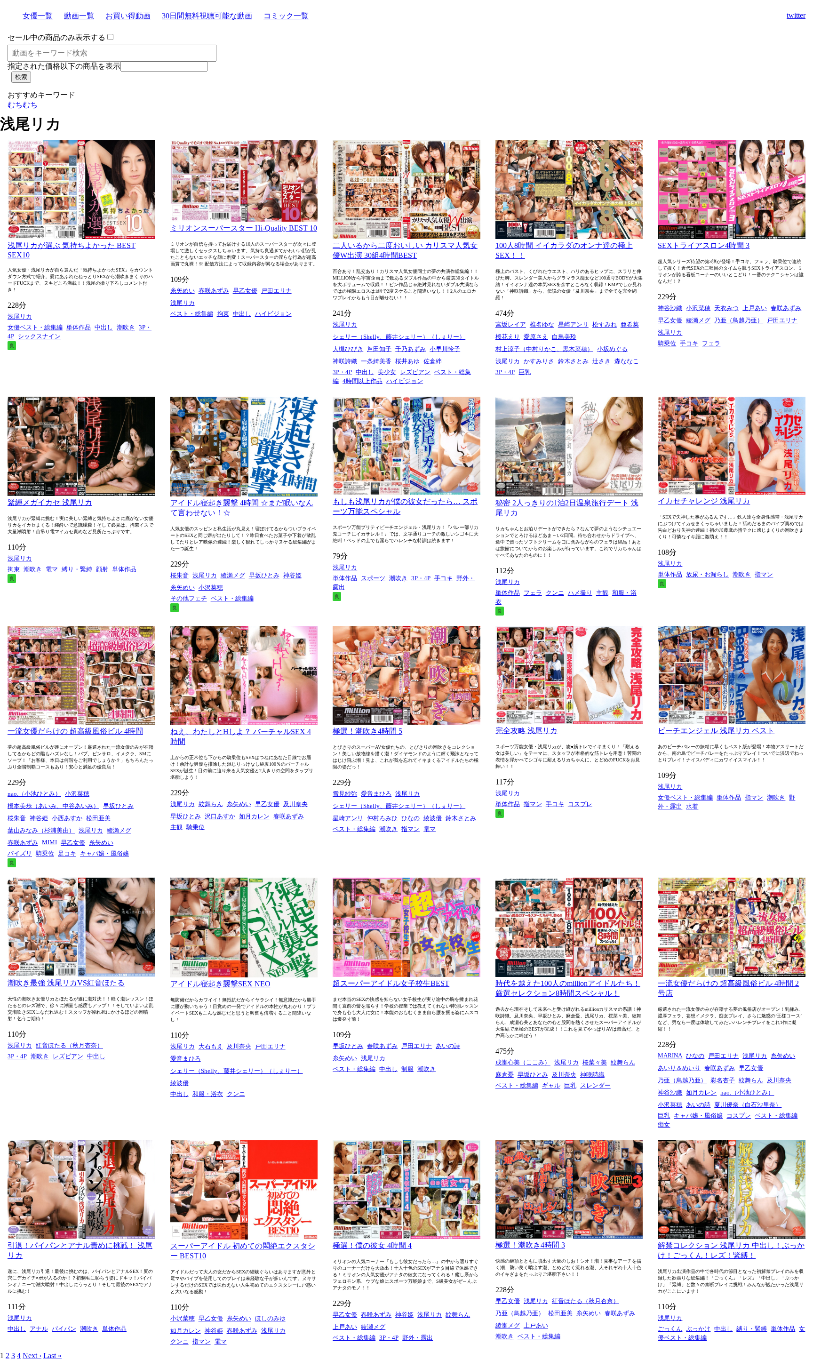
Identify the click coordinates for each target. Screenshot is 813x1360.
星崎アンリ (573, 324)
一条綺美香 (376, 361)
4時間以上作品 (363, 380)
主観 (602, 592)
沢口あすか (220, 816)
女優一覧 (38, 16)
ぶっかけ (698, 1328)
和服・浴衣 (207, 1093)
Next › (32, 1356)
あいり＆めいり (679, 1068)
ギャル (551, 1085)
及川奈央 (295, 804)
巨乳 (524, 372)
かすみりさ (539, 361)
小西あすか (67, 818)
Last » (52, 1356)
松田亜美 (98, 818)
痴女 (664, 1124)
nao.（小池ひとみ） (34, 793)
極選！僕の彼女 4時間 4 (372, 1245)
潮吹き (126, 327)
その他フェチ (188, 598)
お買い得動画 (128, 16)
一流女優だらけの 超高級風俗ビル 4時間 (75, 731)
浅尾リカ (20, 316)
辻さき (601, 361)
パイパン (64, 1328)
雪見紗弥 (345, 793)
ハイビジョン (273, 313)
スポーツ (373, 578)
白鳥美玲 (564, 336)
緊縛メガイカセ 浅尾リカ (50, 502)
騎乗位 (667, 343)
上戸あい (754, 308)
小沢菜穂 (698, 308)
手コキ (689, 343)
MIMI (49, 842)
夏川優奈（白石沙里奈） (747, 1104)
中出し (104, 327)
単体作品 (78, 327)
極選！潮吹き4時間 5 (367, 731)
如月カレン (254, 816)
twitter (796, 15)
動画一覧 (79, 16)
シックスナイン (39, 336)
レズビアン (415, 372)
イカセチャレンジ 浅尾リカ (704, 501)
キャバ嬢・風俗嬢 (104, 853)
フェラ (711, 343)
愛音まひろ (376, 793)
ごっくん (670, 1328)
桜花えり (507, 336)
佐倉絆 (432, 361)
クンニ (555, 592)
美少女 (387, 372)
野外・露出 (417, 1337)
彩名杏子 (722, 1080)
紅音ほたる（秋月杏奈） (69, 1045)
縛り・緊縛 (77, 569)
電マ (52, 569)
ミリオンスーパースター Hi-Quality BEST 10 (243, 228)
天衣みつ (726, 308)
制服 (407, 1068)
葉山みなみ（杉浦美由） (41, 830)
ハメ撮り (580, 592)
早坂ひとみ (264, 575)
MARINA (670, 1055)
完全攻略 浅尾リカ (526, 731)
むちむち (23, 105)
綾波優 (432, 818)
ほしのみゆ (270, 1318)
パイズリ (20, 853)
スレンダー (595, 1085)
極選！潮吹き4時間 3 (530, 1245)
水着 (692, 806)
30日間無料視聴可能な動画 (207, 16)
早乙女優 (245, 290)
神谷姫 (292, 575)
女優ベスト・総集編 (35, 327)
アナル (39, 1328)
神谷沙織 (670, 308)
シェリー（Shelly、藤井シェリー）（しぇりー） (399, 336)
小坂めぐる (612, 348)
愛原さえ (536, 336)
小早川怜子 (445, 348)
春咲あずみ (214, 290)
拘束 (223, 313)
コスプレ (580, 804)
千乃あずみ (410, 348)
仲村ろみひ (382, 818)
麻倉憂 (504, 1074)
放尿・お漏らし (707, 574)
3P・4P (342, 372)
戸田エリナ (276, 290)
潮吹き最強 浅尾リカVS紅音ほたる (66, 983)
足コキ (67, 853)
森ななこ (626, 361)
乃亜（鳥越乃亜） (738, 320)
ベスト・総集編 (191, 313)
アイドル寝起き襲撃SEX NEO (220, 984)
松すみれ (604, 324)
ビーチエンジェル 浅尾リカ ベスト (716, 731)
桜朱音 (179, 575)
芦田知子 (379, 348)
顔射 (102, 569)
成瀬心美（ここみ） (522, 1062)
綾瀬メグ (698, 320)
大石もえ (211, 1046)
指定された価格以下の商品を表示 (64, 66)
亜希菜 (630, 324)
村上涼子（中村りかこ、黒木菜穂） (544, 348)
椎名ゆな (542, 324)
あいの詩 (448, 1045)
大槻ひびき (348, 348)
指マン (764, 574)
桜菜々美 (594, 1062)
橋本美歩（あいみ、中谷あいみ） (53, 805)
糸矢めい (182, 290)
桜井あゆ (407, 361)
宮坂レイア (510, 324)
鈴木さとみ (573, 361)
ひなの (410, 818)
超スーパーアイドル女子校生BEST (391, 983)
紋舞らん (211, 804)
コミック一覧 (286, 16)
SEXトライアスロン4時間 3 (703, 245)
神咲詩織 (345, 361)
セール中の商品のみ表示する (56, 37)
